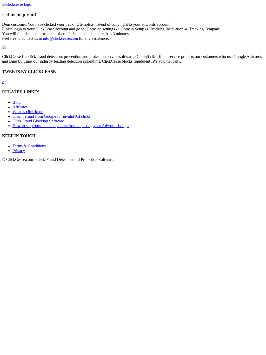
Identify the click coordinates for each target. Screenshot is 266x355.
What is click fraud (27, 111)
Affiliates (20, 107)
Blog (16, 102)
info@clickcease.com (60, 38)
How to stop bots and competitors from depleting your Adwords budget (70, 125)
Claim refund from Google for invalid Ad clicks (51, 116)
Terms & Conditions (29, 146)
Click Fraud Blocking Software (38, 121)
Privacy (18, 150)
